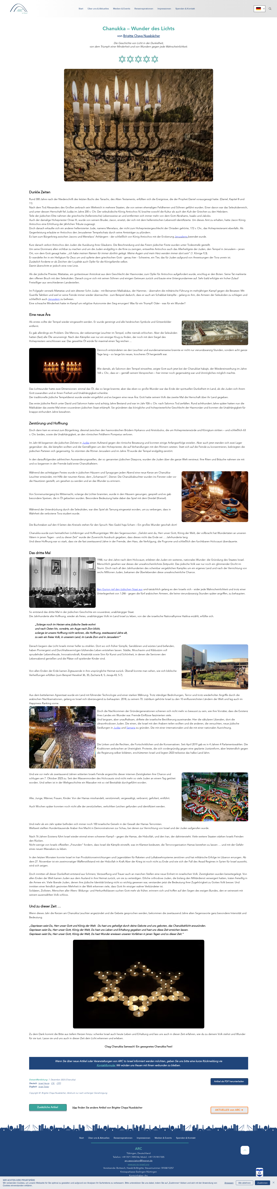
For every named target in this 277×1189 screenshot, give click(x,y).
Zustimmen (262, 1182)
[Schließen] (273, 1183)
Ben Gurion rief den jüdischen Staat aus (120, 589)
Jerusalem (54, 299)
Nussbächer (151, 36)
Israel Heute (43, 1083)
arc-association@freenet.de (138, 1160)
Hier (74, 1107)
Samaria (130, 727)
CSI (52, 1083)
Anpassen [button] (229, 1182)
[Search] (270, 8)
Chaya (138, 36)
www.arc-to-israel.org (138, 1164)
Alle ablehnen (244, 1182)
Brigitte (128, 36)
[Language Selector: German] (259, 8)
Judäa (85, 442)
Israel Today (43, 1086)
